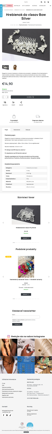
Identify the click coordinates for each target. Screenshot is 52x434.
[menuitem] (3, 5)
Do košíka (29, 97)
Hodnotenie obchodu (8, 397)
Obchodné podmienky (8, 389)
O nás (3, 383)
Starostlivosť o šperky (32, 410)
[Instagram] (7, 415)
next (49, 223)
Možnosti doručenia (7, 91)
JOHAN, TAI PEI (26, 22)
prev (3, 223)
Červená (21, 287)
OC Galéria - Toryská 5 (33, 391)
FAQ (3, 385)
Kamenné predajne (33, 379)
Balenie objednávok (32, 413)
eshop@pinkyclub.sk (7, 410)
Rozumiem (26, 432)
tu (49, 430)
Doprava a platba (6, 387)
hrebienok (17, 138)
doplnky (31, 140)
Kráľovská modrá (28, 287)
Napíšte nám (5, 395)
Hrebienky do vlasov (32, 168)
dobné (27, 140)
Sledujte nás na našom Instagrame (28, 336)
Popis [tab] (6, 129)
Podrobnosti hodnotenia (35, 25)
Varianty (25, 238)
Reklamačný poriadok (8, 393)
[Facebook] (3, 415)
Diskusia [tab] (28, 129)
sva (24, 140)
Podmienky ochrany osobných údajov (12, 391)
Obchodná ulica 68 (32, 386)
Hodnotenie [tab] (17, 129)
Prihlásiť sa (17, 324)
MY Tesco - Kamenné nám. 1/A (35, 384)
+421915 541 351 (6, 412)
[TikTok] (10, 415)
